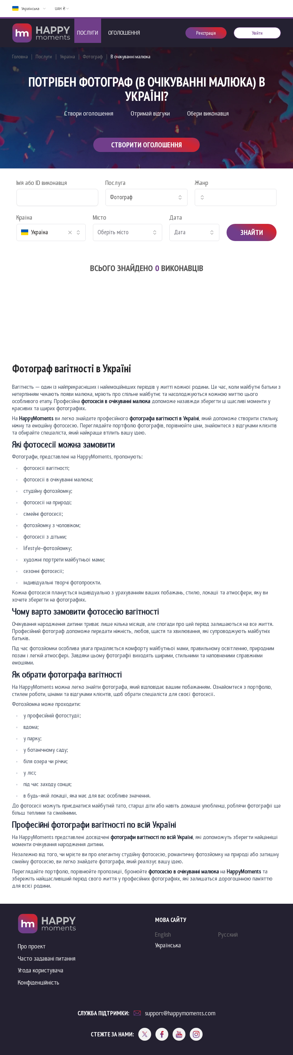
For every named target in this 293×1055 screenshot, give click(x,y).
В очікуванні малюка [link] (130, 56)
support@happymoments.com (180, 1013)
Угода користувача (41, 970)
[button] (70, 232)
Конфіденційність (38, 983)
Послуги (44, 56)
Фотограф (93, 56)
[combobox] (146, 197)
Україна (67, 56)
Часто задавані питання (47, 959)
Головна (20, 56)
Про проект (32, 946)
